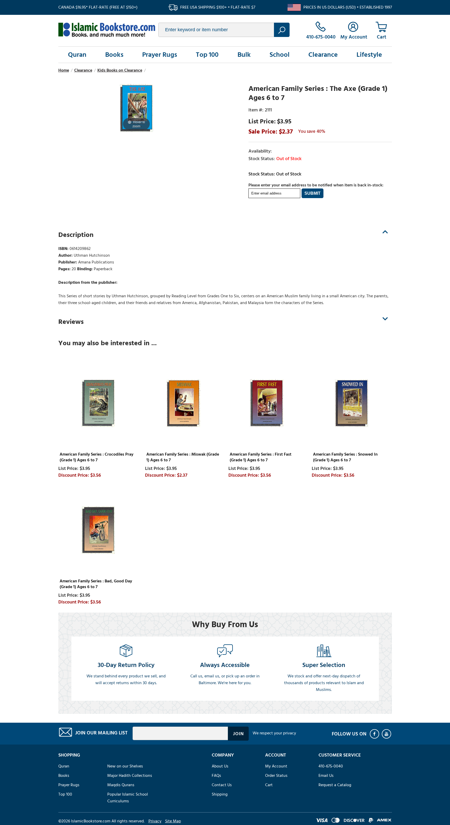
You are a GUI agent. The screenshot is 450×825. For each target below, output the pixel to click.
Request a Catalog (334, 785)
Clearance (323, 54)
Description (75, 234)
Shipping (220, 794)
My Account (276, 766)
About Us (220, 766)
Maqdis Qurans (120, 785)
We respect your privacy (274, 733)
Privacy (154, 821)
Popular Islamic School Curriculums (127, 797)
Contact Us (222, 785)
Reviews (71, 321)
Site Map (173, 821)
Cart (269, 785)
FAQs (216, 775)
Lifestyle (369, 54)
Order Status (276, 775)
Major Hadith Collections (129, 775)
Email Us (326, 775)
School (280, 54)
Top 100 (207, 54)
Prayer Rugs (159, 54)
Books (114, 54)
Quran (77, 54)
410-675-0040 (330, 766)
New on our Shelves (125, 766)
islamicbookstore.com (106, 30)
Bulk (244, 54)
